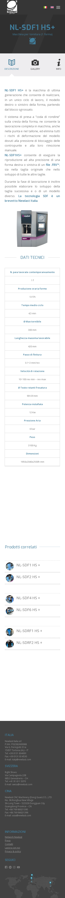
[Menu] (58, 7)
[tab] (11, 66)
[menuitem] (58, 7)
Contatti (9, 844)
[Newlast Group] (27, 7)
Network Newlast (13, 837)
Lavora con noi (12, 847)
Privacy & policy (13, 851)
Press (7, 840)
